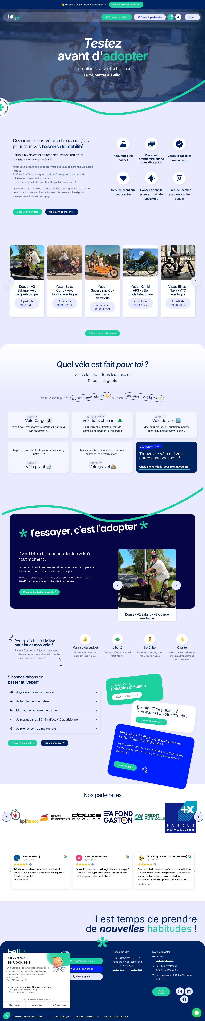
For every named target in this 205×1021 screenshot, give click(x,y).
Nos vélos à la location (116, 966)
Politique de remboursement (116, 1016)
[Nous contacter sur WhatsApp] (196, 1012)
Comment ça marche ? (127, 964)
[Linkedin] (189, 991)
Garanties (121, 964)
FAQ (49, 1016)
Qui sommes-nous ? (134, 964)
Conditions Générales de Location (27, 1016)
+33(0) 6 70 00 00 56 (167, 969)
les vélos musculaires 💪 (90, 397)
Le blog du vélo (140, 964)
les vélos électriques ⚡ (144, 397)
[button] (6, 817)
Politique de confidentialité (87, 1016)
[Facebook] (184, 999)
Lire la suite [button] (82, 884)
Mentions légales (63, 1016)
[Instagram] (180, 991)
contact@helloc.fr (164, 960)
